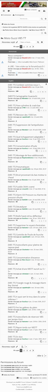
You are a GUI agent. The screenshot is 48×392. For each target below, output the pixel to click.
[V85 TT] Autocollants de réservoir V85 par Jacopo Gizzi (25, 318)
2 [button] (24, 46)
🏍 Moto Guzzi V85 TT (13, 38)
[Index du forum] (24, 4)
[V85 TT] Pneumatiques (18, 166)
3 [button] (27, 46)
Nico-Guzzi (26, 260)
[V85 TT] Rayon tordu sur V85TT (22, 327)
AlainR (24, 309)
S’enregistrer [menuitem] (44, 11)
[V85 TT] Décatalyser (17, 206)
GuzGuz (25, 139)
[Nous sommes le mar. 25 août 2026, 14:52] (42, 33)
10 (42, 92)
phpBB (18, 382)
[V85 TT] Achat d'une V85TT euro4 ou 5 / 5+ (26, 270)
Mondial (25, 98)
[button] (33, 46)
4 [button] (30, 46)
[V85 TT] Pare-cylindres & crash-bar (24, 105)
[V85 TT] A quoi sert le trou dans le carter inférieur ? (27, 298)
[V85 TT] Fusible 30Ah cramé (21, 186)
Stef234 (24, 200)
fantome (25, 227)
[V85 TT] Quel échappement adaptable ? (26, 136)
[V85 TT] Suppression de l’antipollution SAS (25, 126)
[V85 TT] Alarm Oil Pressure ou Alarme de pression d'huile (27, 196)
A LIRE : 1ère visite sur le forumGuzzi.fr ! (26, 66)
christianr (25, 274)
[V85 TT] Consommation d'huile (22, 146)
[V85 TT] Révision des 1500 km (22, 114)
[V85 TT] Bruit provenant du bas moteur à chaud (27, 176)
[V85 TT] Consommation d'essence (24, 257)
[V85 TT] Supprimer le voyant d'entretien (26, 225)
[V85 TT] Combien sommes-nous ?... (24, 85)
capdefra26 (26, 117)
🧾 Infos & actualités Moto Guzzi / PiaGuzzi (30, 62)
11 (45, 92)
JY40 (23, 108)
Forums (9, 11)
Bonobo (25, 180)
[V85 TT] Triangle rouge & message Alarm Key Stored (27, 284)
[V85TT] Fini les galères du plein (22, 307)
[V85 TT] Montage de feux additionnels (25, 155)
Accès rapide (4, 11)
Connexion (7, 15)
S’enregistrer (19, 15)
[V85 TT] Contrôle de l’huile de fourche (25, 234)
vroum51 (25, 189)
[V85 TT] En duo (15, 336)
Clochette (25, 249)
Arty (19, 384)
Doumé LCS (26, 58)
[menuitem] (30, 10)
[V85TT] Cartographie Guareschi (22, 96)
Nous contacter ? (15, 55)
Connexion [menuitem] (39, 11)
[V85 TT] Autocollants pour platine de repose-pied (25, 246)
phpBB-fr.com (27, 387)
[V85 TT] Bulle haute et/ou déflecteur (25, 216)
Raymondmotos (27, 158)
